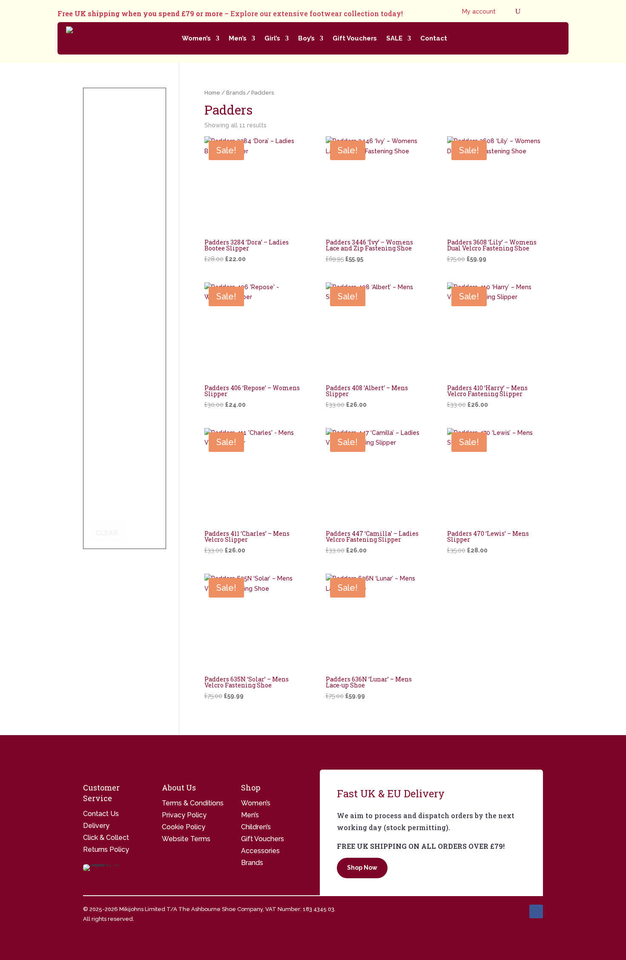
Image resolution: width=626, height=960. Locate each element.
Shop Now (362, 867)
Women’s (196, 38)
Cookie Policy (183, 827)
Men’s (238, 38)
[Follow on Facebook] (536, 911)
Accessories (260, 851)
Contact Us (101, 814)
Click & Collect (106, 838)
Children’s (256, 827)
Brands (235, 92)
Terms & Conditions (193, 803)
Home (212, 92)
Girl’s (272, 38)
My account (479, 12)
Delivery (96, 826)
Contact (433, 38)
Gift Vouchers (355, 38)
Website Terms (186, 839)
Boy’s (306, 38)
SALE (394, 38)
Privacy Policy (184, 815)
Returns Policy (106, 849)
